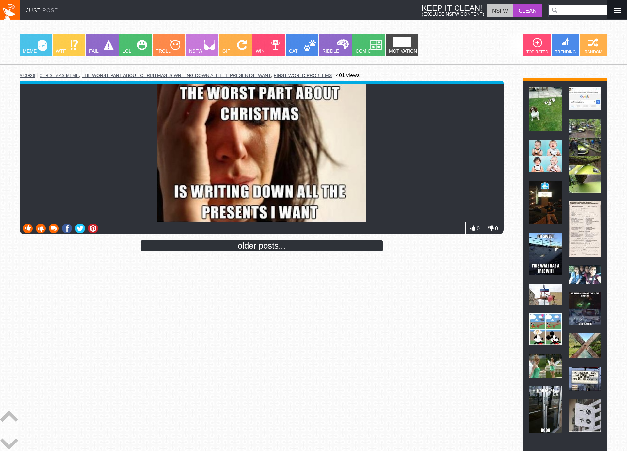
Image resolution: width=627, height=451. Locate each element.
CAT (293, 51)
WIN (260, 51)
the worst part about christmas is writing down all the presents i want (176, 75)
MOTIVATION (403, 51)
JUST (42, 10)
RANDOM (593, 52)
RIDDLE (330, 51)
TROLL (163, 51)
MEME (30, 51)
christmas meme (59, 75)
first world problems (303, 75)
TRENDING (565, 52)
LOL (126, 51)
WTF (61, 51)
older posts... (261, 245)
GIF (226, 51)
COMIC (363, 51)
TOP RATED (537, 52)
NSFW (195, 51)
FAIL (94, 51)
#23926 (27, 75)
